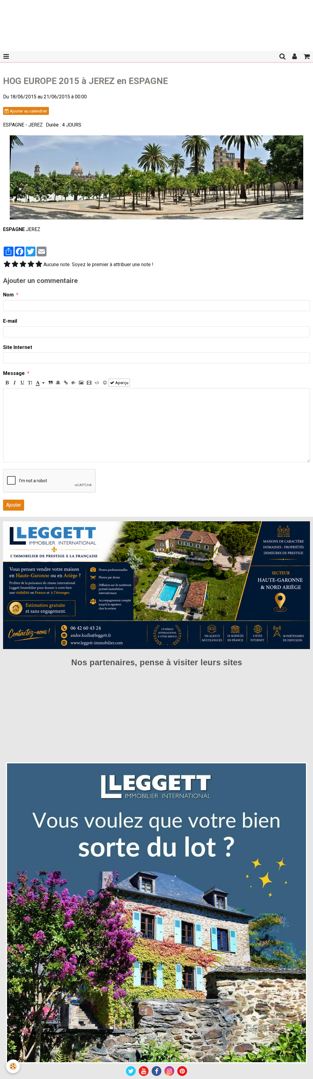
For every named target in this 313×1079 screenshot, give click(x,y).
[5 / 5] (38, 264)
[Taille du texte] (30, 383)
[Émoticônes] (105, 383)
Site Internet (17, 347)
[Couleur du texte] (40, 383)
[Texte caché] (73, 383)
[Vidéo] (89, 383)
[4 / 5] (31, 264)
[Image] (81, 383)
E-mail (10, 321)
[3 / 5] (23, 264)
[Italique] (15, 383)
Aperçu (121, 382)
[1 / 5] (7, 264)
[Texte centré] (58, 383)
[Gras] (7, 383)
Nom (8, 295)
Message (14, 373)
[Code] (97, 383)
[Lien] (66, 383)
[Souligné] (22, 383)
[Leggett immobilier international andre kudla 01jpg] (156, 913)
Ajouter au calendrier (28, 110)
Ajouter (13, 505)
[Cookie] (13, 1066)
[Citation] (50, 383)
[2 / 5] (15, 264)
